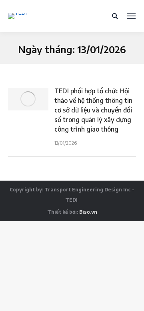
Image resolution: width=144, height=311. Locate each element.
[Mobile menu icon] (131, 16)
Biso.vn (88, 212)
